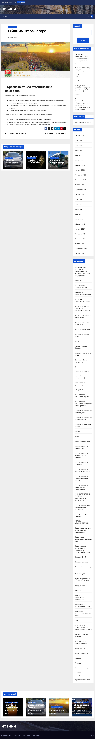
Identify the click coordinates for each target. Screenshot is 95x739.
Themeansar (36, 735)
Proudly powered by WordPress (10, 735)
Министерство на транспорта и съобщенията (81, 487)
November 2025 (80, 180)
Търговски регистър (82, 680)
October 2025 (79, 185)
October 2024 (80, 244)
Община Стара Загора (54, 133)
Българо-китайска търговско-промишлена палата (82, 308)
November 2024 (80, 239)
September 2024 (81, 249)
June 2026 (78, 145)
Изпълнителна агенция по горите (82, 396)
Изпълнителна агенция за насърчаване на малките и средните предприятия (82, 272)
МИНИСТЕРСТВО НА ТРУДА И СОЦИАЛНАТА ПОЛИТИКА (83, 497)
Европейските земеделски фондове (83, 377)
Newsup (28, 735)
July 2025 (78, 199)
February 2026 (80, 165)
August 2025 (79, 195)
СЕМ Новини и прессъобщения (81, 642)
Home (5, 16)
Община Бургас (80, 574)
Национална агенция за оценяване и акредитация (83, 530)
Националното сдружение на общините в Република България (82, 549)
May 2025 (78, 209)
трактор (78, 658)
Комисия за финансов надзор (83, 425)
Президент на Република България (82, 605)
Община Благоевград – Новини (83, 568)
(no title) (78, 81)
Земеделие (79, 390)
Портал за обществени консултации (79, 597)
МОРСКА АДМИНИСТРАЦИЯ (82, 522)
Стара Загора (12, 27)
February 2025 (80, 224)
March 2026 (79, 160)
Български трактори (82, 329)
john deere (78, 280)
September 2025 (81, 190)
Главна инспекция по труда (83, 354)
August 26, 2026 (12, 710)
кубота (77, 431)
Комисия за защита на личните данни (83, 412)
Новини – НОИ (80, 557)
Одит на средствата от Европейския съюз (83, 580)
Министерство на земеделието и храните (81, 455)
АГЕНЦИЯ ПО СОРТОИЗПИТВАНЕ (82, 300)
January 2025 (80, 229)
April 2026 (78, 155)
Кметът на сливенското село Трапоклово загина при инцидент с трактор (82, 59)
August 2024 (79, 253)
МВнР (77, 436)
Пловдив (78, 590)
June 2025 (78, 204)
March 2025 (79, 219)
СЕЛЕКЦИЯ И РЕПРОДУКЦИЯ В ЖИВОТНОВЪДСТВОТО (84, 627)
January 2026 (80, 170)
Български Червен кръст (82, 335)
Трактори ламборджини (80, 674)
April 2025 (78, 214)
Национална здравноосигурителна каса (83, 539)
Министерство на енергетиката (81, 447)
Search (77, 26)
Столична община (81, 653)
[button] (88, 16)
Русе (76, 620)
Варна (77, 341)
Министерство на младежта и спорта (82, 470)
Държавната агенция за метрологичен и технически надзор (83, 369)
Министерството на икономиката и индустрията (82, 507)
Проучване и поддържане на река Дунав (83, 613)
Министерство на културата (81, 463)
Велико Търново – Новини (81, 347)
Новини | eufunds (81, 562)
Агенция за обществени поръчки (83, 293)
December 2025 (80, 175)
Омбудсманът (80, 586)
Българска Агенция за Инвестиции (83, 316)
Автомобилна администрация (81, 286)
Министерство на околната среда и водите (81, 478)
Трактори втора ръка (83, 668)
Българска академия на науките (82, 323)
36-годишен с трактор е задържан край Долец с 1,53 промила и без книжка (82, 90)
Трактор (78, 663)
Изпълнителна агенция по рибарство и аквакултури (83, 404)
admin (8, 713)
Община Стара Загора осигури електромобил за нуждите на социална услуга (83, 72)
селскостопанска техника (81, 635)
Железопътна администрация (81, 384)
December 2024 (80, 234)
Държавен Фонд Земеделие (81, 361)
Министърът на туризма (81, 515)
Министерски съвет (82, 441)
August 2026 (79, 136)
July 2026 (78, 140)
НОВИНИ (8, 9)
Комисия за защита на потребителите (83, 419)
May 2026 (78, 150)
